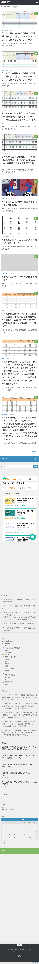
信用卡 (7, 650)
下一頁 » (34, 452)
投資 (6, 661)
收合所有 (11, 641)
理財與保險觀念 (10, 675)
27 (19, 837)
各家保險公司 (9, 655)
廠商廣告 (8, 659)
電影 (6, 684)
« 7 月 (3, 843)
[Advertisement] (19, 570)
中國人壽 (4, 310)
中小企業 (8, 643)
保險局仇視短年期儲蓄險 (12, 648)
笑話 (6, 680)
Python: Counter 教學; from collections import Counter (19, 623)
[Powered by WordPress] (13, 952)
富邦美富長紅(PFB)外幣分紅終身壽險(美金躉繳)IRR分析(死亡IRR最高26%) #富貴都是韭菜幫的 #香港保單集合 (18, 36)
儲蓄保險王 (5, 2)
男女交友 (8, 677)
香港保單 (4, 198)
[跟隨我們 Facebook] (36, 459)
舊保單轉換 (8, 682)
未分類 (7, 670)
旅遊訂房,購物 (9, 668)
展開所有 (4, 641)
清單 (6, 673)
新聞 (6, 666)
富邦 (2, 30)
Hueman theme (29, 952)
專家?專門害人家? (10, 657)
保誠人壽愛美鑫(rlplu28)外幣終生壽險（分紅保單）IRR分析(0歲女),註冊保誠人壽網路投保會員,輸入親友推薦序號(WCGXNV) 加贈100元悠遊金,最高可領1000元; (18, 320)
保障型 (7, 646)
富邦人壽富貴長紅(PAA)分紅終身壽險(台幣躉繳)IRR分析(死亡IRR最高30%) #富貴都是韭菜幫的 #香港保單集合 (18, 76)
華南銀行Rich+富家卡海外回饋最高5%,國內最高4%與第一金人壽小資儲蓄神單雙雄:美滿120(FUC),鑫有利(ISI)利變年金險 (19, 697)
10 (4, 831)
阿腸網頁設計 (35, 963)
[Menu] (36, 2)
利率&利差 (8, 652)
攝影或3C (8, 664)
